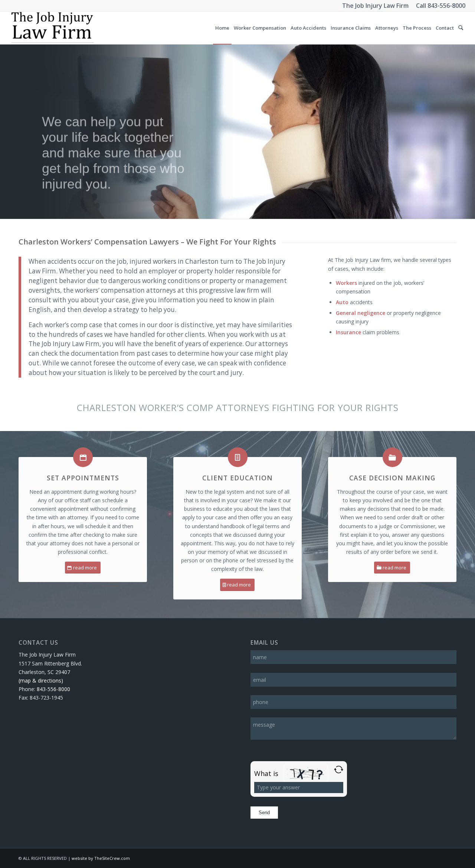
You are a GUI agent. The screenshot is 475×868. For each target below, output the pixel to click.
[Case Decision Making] (392, 457)
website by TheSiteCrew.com (101, 858)
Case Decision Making (392, 477)
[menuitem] (222, 27)
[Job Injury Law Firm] (52, 27)
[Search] (460, 27)
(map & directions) (41, 680)
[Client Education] (238, 457)
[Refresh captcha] (338, 769)
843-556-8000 (446, 5)
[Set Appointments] (83, 457)
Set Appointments (83, 477)
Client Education (237, 477)
